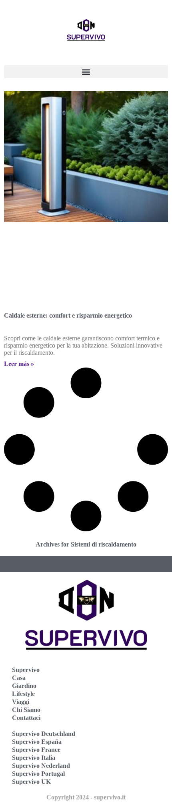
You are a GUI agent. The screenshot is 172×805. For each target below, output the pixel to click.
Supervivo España (37, 741)
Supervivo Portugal (38, 773)
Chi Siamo (26, 709)
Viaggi (20, 701)
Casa (19, 677)
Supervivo (26, 669)
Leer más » (19, 363)
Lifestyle (23, 693)
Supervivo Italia (33, 757)
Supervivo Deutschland (43, 733)
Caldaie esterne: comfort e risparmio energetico (68, 315)
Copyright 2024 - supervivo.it (86, 797)
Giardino (24, 685)
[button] (86, 71)
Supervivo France (36, 749)
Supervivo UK (31, 781)
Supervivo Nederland (41, 765)
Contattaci (26, 717)
